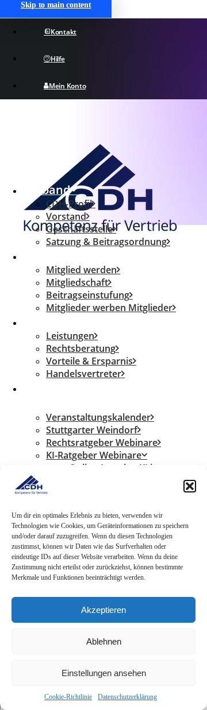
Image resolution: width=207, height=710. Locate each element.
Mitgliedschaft (63, 255)
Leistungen (54, 321)
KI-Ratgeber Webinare (93, 455)
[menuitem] (113, 229)
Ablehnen (103, 641)
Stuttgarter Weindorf (91, 430)
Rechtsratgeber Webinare (102, 442)
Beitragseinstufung (87, 295)
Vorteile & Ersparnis (89, 361)
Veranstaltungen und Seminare (82, 395)
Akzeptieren (103, 610)
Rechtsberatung (81, 348)
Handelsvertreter (83, 373)
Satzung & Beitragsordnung (106, 241)
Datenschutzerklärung (127, 697)
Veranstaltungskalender (98, 417)
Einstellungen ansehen (104, 673)
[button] (189, 486)
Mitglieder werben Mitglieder (109, 307)
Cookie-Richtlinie (68, 697)
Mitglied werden (81, 269)
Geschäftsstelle (79, 229)
